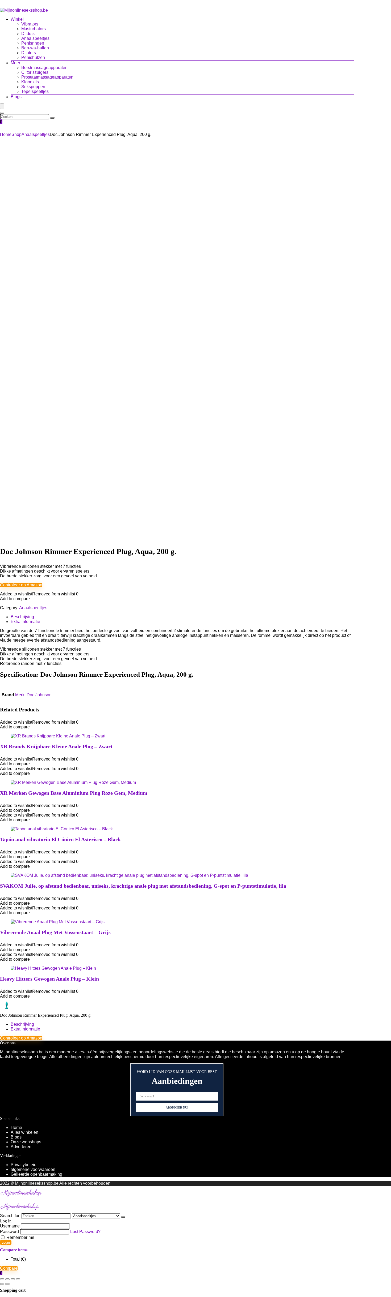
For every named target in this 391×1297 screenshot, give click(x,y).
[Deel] (13, 1279)
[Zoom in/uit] (2, 1279)
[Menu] (2, 106)
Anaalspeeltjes (35, 38)
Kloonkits (30, 82)
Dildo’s (28, 33)
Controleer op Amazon (21, 585)
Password (9, 1231)
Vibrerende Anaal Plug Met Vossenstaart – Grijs (55, 932)
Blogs (16, 97)
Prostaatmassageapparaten (47, 77)
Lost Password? (85, 1231)
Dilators (28, 52)
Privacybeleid (23, 1164)
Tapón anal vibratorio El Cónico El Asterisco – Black (60, 839)
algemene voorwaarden (33, 1169)
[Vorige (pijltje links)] (2, 1284)
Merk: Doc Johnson (33, 695)
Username (10, 1226)
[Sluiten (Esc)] (18, 1279)
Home (5, 134)
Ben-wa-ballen (35, 48)
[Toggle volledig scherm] (7, 1279)
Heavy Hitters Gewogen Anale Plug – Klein (49, 979)
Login (6, 1242)
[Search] (2, 113)
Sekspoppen (33, 86)
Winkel (17, 19)
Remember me (19, 1237)
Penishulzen (33, 57)
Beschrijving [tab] (22, 617)
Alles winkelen (24, 1132)
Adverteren (21, 1146)
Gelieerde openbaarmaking (36, 1174)
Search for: (10, 1215)
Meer (15, 63)
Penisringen (32, 43)
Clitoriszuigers (34, 72)
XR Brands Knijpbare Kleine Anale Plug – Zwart (56, 746)
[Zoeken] (52, 118)
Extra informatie (25, 1029)
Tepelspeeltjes (35, 91)
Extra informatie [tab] (25, 621)
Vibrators (29, 24)
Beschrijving (22, 1024)
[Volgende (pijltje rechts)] (7, 1284)
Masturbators (33, 29)
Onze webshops (26, 1142)
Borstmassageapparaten (44, 67)
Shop (16, 134)
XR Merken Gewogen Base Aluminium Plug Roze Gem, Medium (73, 793)
